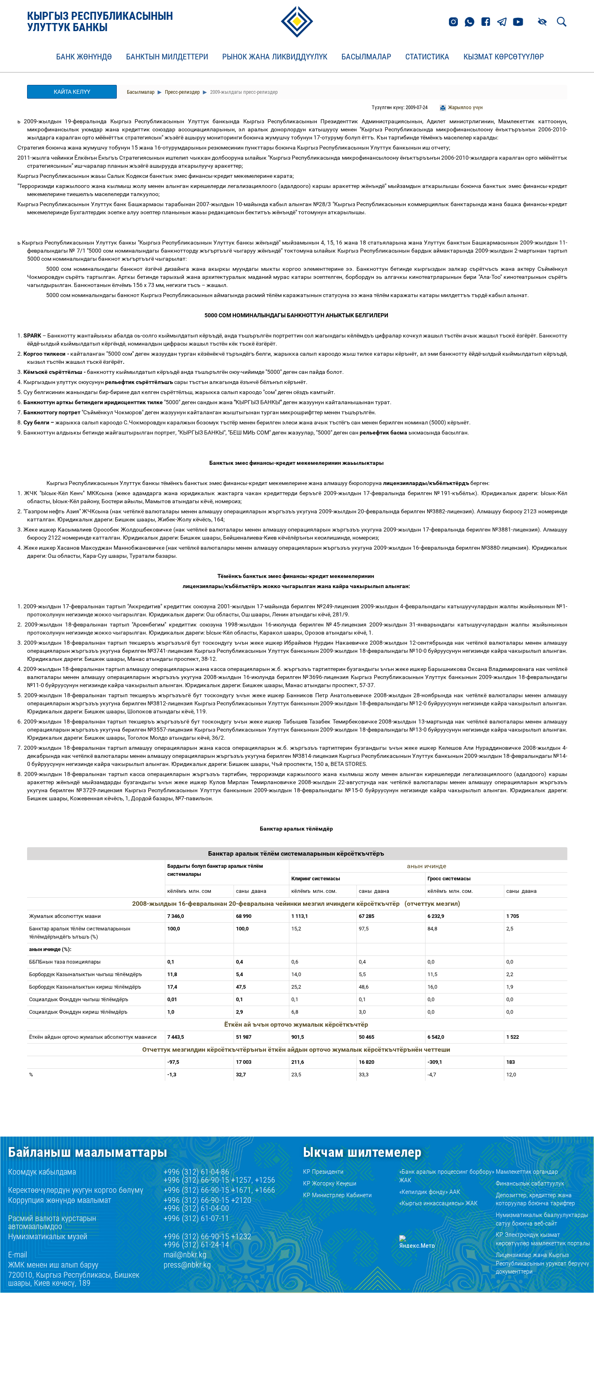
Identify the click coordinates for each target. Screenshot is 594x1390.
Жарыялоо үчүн (465, 107)
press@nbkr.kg (187, 1265)
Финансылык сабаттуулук (530, 1183)
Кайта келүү (72, 92)
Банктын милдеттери (167, 57)
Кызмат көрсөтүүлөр (503, 57)
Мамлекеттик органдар (527, 1171)
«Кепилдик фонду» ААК (429, 1192)
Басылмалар (366, 57)
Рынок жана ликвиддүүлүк (274, 57)
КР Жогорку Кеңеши (329, 1183)
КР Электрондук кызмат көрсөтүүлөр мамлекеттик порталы (543, 1239)
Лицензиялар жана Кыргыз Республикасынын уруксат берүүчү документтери (542, 1263)
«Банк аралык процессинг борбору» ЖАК (446, 1176)
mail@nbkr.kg (185, 1254)
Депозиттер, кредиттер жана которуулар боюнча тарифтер (535, 1199)
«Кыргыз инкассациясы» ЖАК (438, 1203)
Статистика (427, 57)
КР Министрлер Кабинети (337, 1195)
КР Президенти (323, 1171)
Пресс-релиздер (182, 92)
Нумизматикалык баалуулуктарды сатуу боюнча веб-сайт (542, 1219)
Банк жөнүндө (84, 57)
